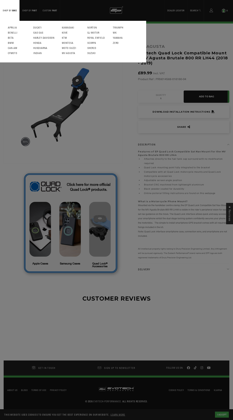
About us (12, 390)
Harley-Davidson (44, 38)
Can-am (12, 48)
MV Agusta (68, 53)
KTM (64, 38)
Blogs (24, 390)
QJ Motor (93, 32)
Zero (116, 43)
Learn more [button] (117, 414)
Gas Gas (38, 32)
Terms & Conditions (198, 390)
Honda (37, 43)
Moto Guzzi (69, 48)
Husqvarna (40, 48)
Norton (92, 27)
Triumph (118, 27)
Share (182, 127)
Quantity (161, 95)
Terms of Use (38, 390)
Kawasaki (68, 27)
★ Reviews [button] (229, 213)
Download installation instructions (182, 111)
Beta (11, 38)
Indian (37, 53)
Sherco (91, 48)
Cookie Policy (176, 390)
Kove (65, 32)
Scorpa (91, 43)
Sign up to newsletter (119, 367)
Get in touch (47, 367)
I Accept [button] (222, 414)
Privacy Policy (58, 390)
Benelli (12, 32)
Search (194, 10)
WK (115, 32)
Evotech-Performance (107, 401)
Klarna (218, 390)
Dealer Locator (175, 10)
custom (50, 10)
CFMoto (12, 53)
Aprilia (12, 27)
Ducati (37, 27)
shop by (10, 10)
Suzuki (91, 53)
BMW (11, 43)
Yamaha (118, 38)
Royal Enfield (96, 38)
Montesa (67, 43)
